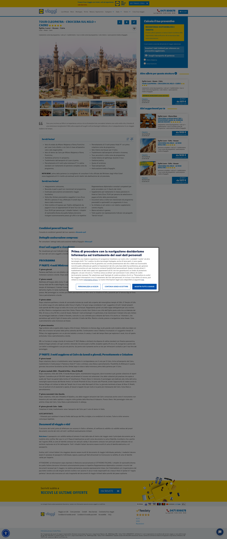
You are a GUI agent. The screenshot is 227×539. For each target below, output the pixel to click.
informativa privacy (91, 280)
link (142, 280)
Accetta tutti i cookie (144, 287)
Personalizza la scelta (88, 287)
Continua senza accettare (116, 287)
